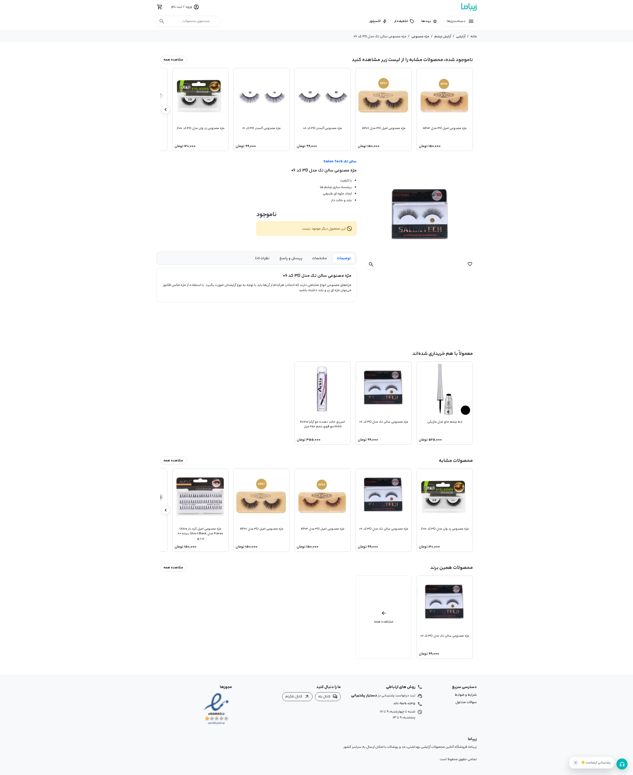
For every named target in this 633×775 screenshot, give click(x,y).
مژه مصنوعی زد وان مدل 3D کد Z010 (201, 128)
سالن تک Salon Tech (340, 161)
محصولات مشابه (456, 460)
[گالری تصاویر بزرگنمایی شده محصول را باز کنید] (420, 215)
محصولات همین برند (451, 567)
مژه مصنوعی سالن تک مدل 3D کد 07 (383, 421)
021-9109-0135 (404, 704)
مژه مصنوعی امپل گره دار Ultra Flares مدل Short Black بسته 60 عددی (200, 533)
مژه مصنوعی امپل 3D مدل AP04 (445, 128)
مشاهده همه (173, 60)
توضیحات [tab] (344, 258)
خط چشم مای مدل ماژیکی (444, 421)
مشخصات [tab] (319, 258)
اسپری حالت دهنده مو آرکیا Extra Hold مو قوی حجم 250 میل (322, 424)
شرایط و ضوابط (466, 695)
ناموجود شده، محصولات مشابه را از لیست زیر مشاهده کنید (412, 60)
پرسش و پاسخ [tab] (290, 258)
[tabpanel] (256, 283)
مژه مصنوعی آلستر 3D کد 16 (262, 128)
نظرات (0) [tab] (262, 258)
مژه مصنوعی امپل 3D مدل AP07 (384, 128)
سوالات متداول (466, 702)
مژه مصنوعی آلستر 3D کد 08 (322, 128)
